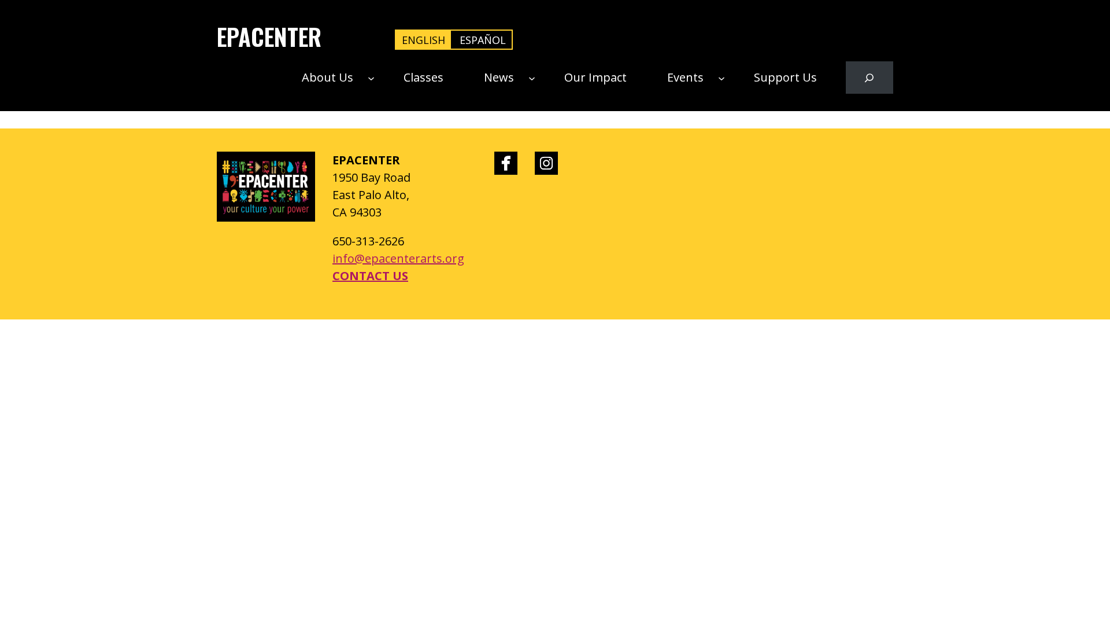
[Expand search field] (869, 77)
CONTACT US (370, 276)
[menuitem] (423, 40)
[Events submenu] (721, 77)
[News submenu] (531, 77)
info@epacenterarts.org (398, 258)
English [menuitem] (423, 40)
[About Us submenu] (371, 77)
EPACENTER (269, 36)
